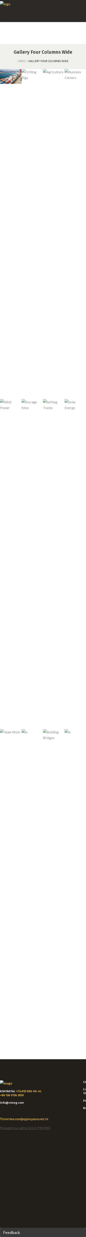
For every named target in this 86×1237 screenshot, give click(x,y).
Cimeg (22, 61)
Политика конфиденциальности (24, 1119)
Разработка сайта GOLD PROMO (25, 1128)
